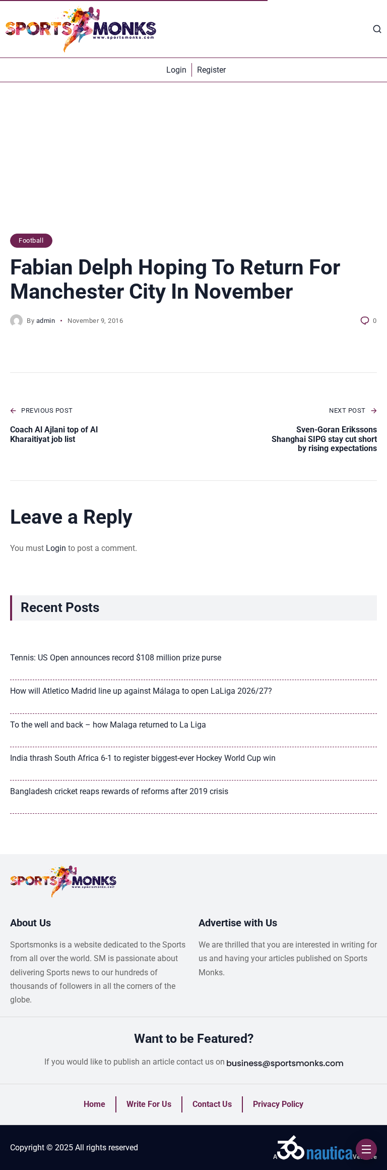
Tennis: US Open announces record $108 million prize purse (115, 657)
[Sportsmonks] (80, 28)
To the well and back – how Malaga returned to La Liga (108, 725)
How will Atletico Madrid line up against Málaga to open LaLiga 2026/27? (141, 691)
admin (45, 320)
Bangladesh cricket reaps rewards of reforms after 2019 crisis (119, 791)
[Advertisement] (193, 163)
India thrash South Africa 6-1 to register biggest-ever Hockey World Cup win (143, 758)
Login (56, 548)
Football (31, 240)
